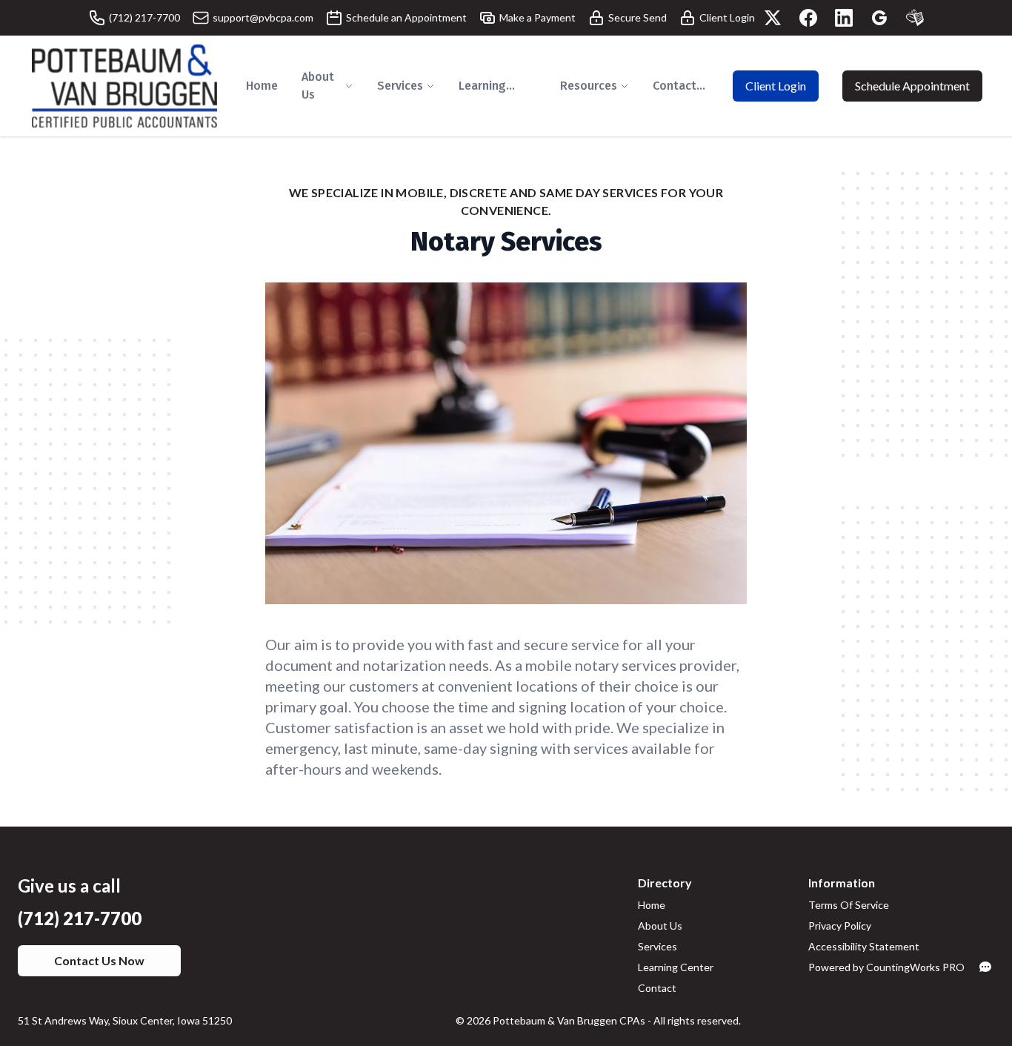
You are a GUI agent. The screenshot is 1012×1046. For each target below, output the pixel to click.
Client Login (775, 86)
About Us (660, 925)
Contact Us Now (99, 960)
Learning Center (675, 967)
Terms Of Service (848, 904)
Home (651, 904)
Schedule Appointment (912, 86)
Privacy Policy (839, 925)
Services (657, 946)
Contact (657, 988)
